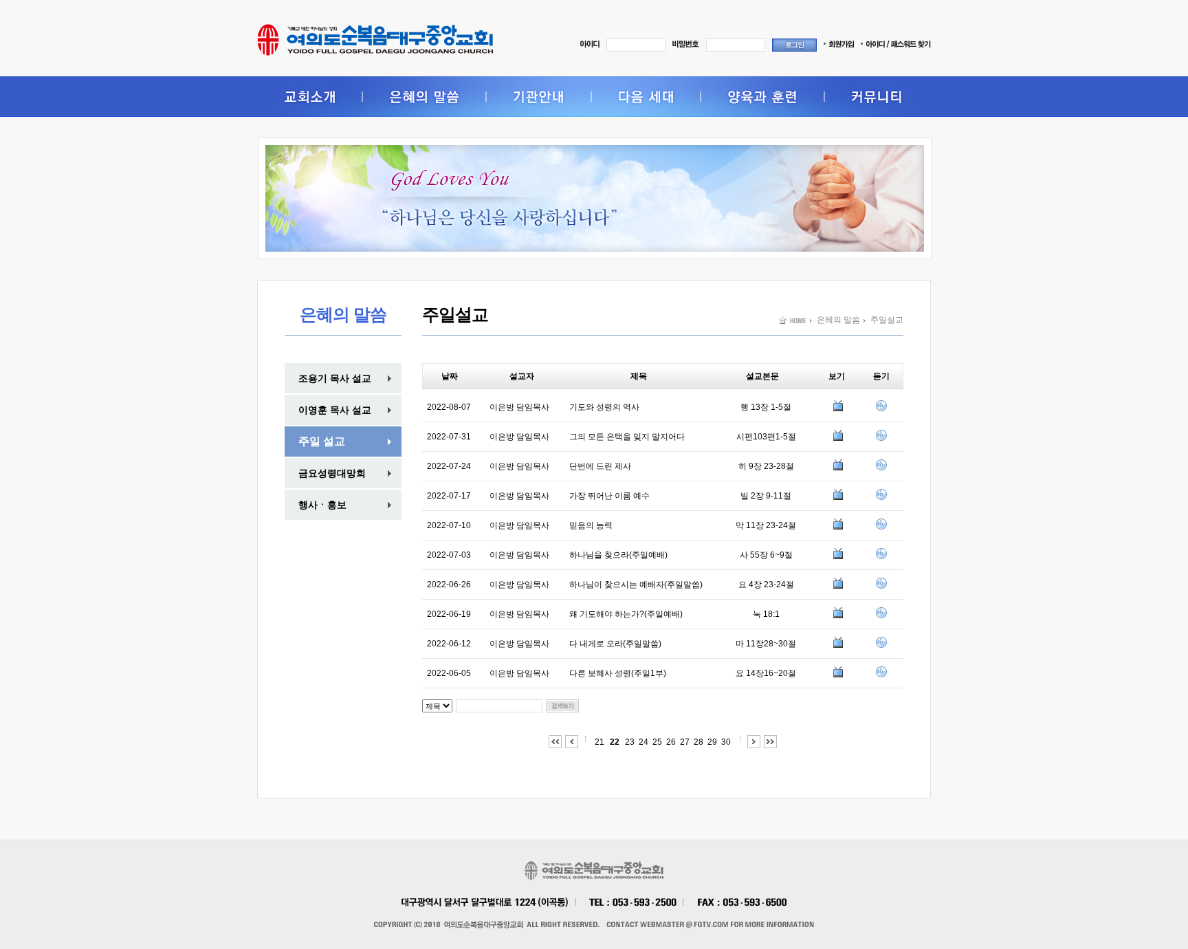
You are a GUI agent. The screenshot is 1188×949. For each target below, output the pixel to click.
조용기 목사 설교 (334, 378)
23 (630, 742)
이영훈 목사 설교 (334, 409)
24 (643, 742)
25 (657, 742)
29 (712, 742)
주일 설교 (321, 441)
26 (671, 742)
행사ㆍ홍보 (322, 504)
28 (698, 742)
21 (599, 742)
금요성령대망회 (332, 473)
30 (726, 742)
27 (685, 742)
